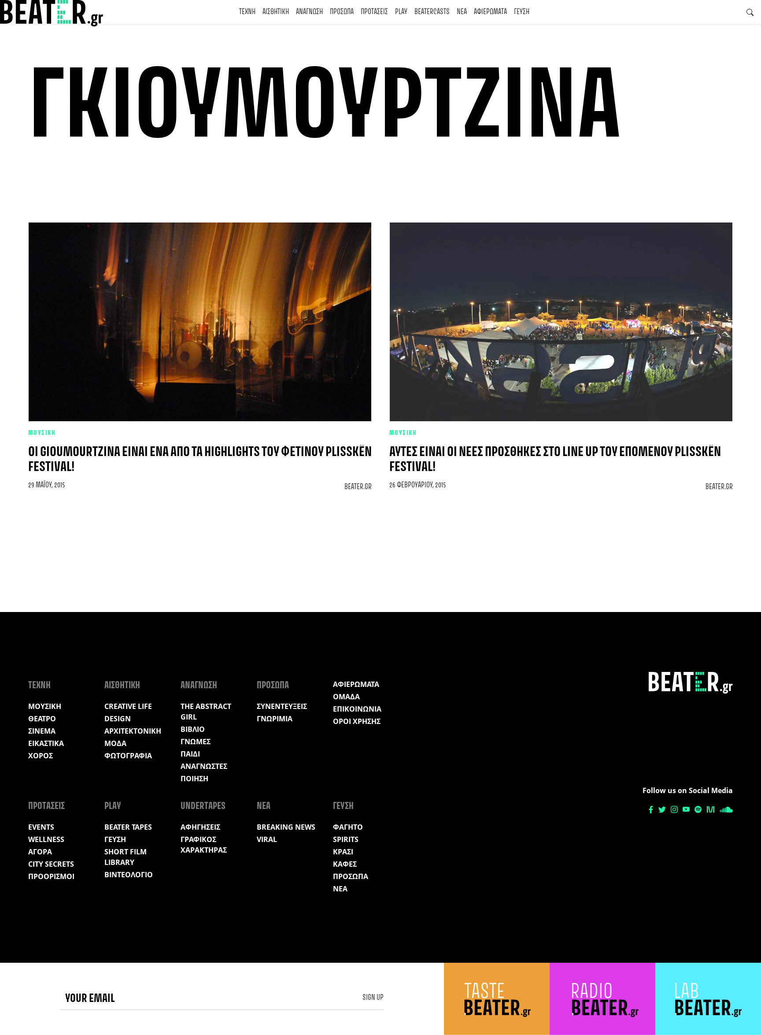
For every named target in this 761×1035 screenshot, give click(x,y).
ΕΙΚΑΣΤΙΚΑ (46, 743)
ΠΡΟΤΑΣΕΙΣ (374, 12)
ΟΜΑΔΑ (346, 696)
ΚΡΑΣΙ (343, 852)
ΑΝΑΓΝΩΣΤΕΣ (204, 766)
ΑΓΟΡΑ (40, 852)
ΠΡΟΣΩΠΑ (342, 12)
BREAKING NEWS (286, 827)
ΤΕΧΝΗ (247, 12)
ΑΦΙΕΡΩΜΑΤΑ (490, 12)
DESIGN (117, 718)
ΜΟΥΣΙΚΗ (41, 433)
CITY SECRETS (51, 864)
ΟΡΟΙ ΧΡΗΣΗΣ (356, 721)
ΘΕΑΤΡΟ (42, 718)
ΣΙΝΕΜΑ (41, 731)
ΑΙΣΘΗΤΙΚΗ (275, 12)
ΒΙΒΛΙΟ (193, 729)
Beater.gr (358, 487)
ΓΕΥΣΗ (521, 12)
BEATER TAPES (128, 827)
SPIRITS (345, 839)
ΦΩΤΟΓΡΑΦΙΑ (128, 755)
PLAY (401, 12)
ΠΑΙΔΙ (190, 754)
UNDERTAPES (203, 806)
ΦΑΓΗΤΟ (348, 827)
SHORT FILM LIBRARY (125, 857)
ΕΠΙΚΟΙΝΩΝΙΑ (357, 709)
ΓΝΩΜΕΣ (196, 741)
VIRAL (267, 839)
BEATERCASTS (432, 12)
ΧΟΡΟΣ (40, 755)
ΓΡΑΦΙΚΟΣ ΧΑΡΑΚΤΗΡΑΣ (204, 845)
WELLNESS (46, 839)
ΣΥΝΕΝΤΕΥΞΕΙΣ (282, 706)
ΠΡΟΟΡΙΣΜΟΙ (51, 876)
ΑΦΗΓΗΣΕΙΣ (200, 827)
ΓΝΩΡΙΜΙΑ (274, 718)
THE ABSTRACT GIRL (206, 711)
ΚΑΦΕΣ (345, 864)
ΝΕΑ (462, 12)
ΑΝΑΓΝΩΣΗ (309, 12)
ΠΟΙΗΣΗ (194, 778)
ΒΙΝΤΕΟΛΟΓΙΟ (128, 874)
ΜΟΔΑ (115, 743)
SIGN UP (373, 998)
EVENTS (41, 827)
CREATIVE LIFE (128, 706)
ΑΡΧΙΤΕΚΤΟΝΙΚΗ (132, 731)
